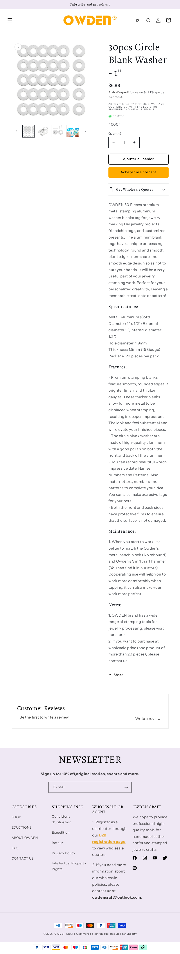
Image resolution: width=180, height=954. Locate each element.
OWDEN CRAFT (65, 933)
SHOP (17, 817)
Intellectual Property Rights (69, 866)
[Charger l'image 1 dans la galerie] (28, 131)
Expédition (61, 833)
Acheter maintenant (138, 172)
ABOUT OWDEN (25, 838)
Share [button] (118, 675)
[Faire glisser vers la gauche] (16, 131)
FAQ (15, 848)
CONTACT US (23, 858)
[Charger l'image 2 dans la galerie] (43, 131)
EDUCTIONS (22, 827)
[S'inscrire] (126, 787)
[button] (10, 20)
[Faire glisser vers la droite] (85, 131)
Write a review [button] (148, 718)
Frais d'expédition (121, 92)
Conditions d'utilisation (61, 819)
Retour (57, 843)
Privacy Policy (63, 853)
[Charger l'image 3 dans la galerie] (58, 131)
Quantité (114, 133)
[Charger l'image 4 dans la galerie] (72, 131)
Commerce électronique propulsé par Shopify (106, 933)
